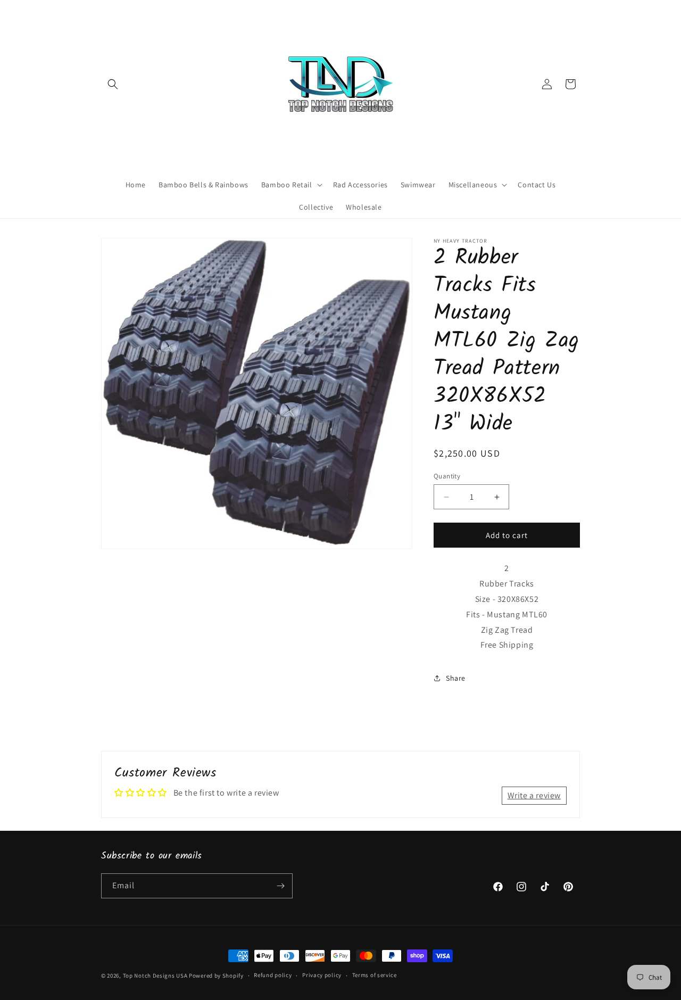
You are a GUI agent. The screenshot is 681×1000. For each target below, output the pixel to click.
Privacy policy (322, 975)
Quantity (447, 476)
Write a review (534, 795)
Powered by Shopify (216, 975)
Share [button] (456, 678)
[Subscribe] (280, 885)
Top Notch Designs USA (155, 975)
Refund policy (273, 975)
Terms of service (374, 975)
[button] (112, 84)
